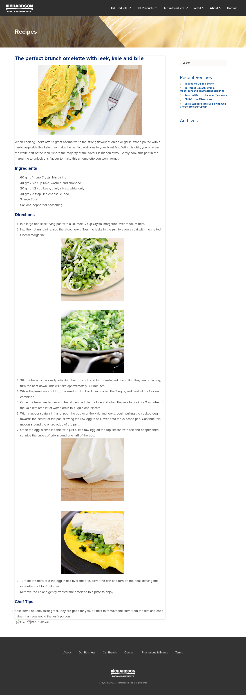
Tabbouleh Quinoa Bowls (199, 83)
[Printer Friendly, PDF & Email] (32, 622)
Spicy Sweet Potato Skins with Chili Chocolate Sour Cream (203, 105)
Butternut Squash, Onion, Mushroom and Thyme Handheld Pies (202, 89)
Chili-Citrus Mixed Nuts (198, 99)
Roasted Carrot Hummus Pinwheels (205, 95)
